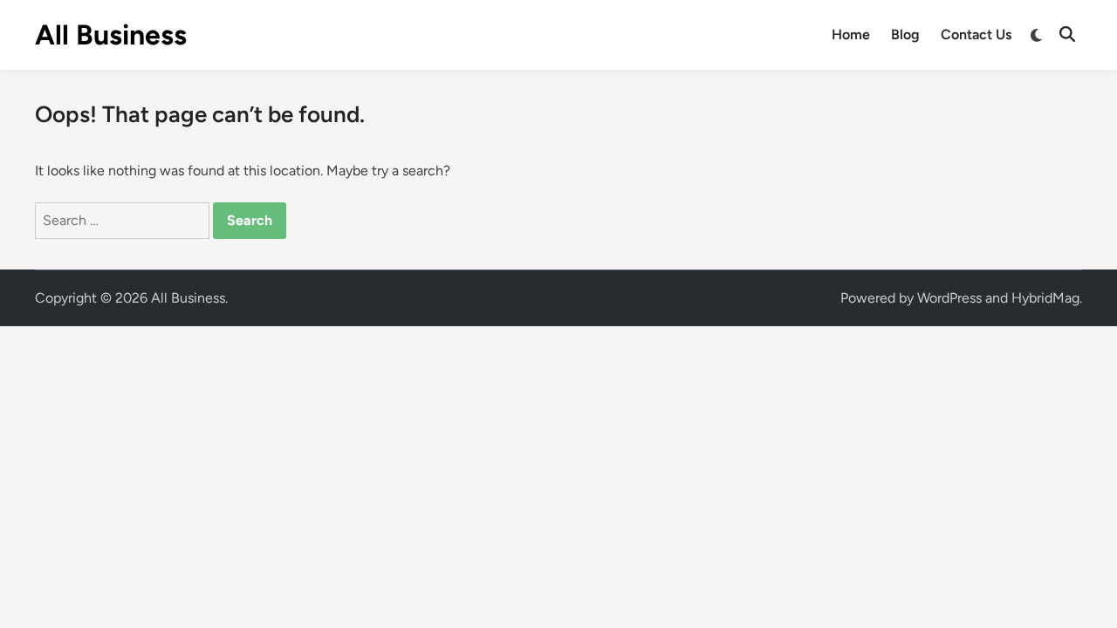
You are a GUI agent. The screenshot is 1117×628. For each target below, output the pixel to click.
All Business (111, 34)
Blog (905, 34)
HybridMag (1045, 298)
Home (851, 34)
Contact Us (976, 34)
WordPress (949, 298)
